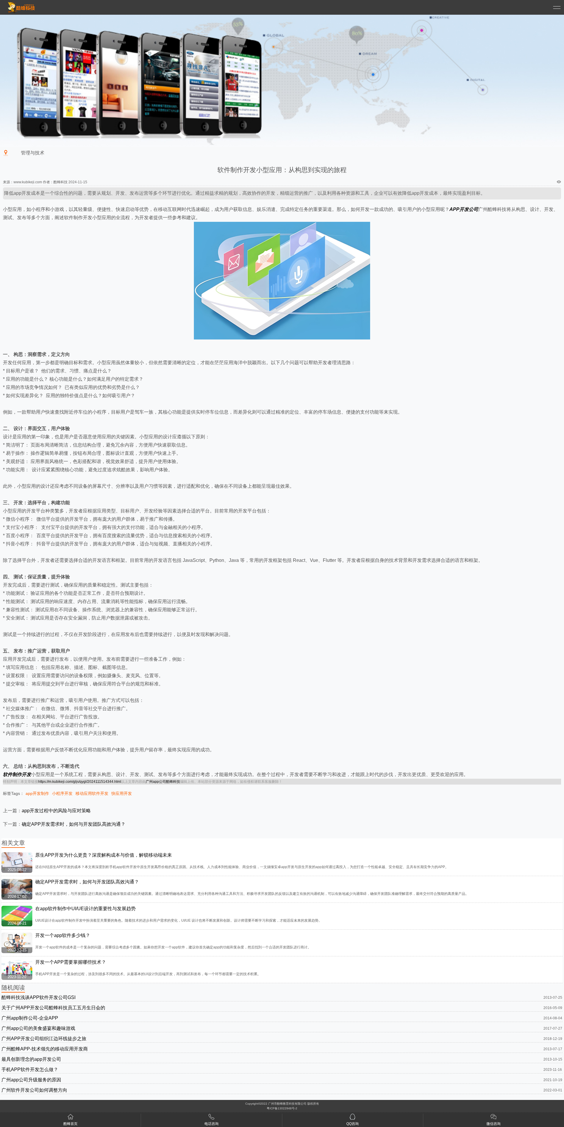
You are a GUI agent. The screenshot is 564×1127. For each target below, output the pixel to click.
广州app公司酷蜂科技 (163, 782)
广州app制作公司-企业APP (29, 1018)
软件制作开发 (17, 774)
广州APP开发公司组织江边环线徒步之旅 (43, 1038)
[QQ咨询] (352, 1118)
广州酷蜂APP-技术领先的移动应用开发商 (44, 1048)
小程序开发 (62, 793)
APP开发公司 (463, 209)
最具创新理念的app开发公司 (31, 1059)
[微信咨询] (493, 1118)
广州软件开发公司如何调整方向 (34, 1090)
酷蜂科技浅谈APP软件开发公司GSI (38, 997)
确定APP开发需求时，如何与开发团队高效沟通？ (73, 824)
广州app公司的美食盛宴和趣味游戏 (38, 1028)
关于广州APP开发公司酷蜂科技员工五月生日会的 (53, 1007)
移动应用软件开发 (91, 793)
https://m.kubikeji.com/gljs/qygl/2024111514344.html (79, 782)
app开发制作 (37, 793)
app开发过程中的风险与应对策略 (56, 810)
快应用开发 (121, 793)
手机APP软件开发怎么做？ (29, 1069)
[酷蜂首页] (70, 1118)
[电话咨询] (211, 1118)
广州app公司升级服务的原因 (31, 1079)
